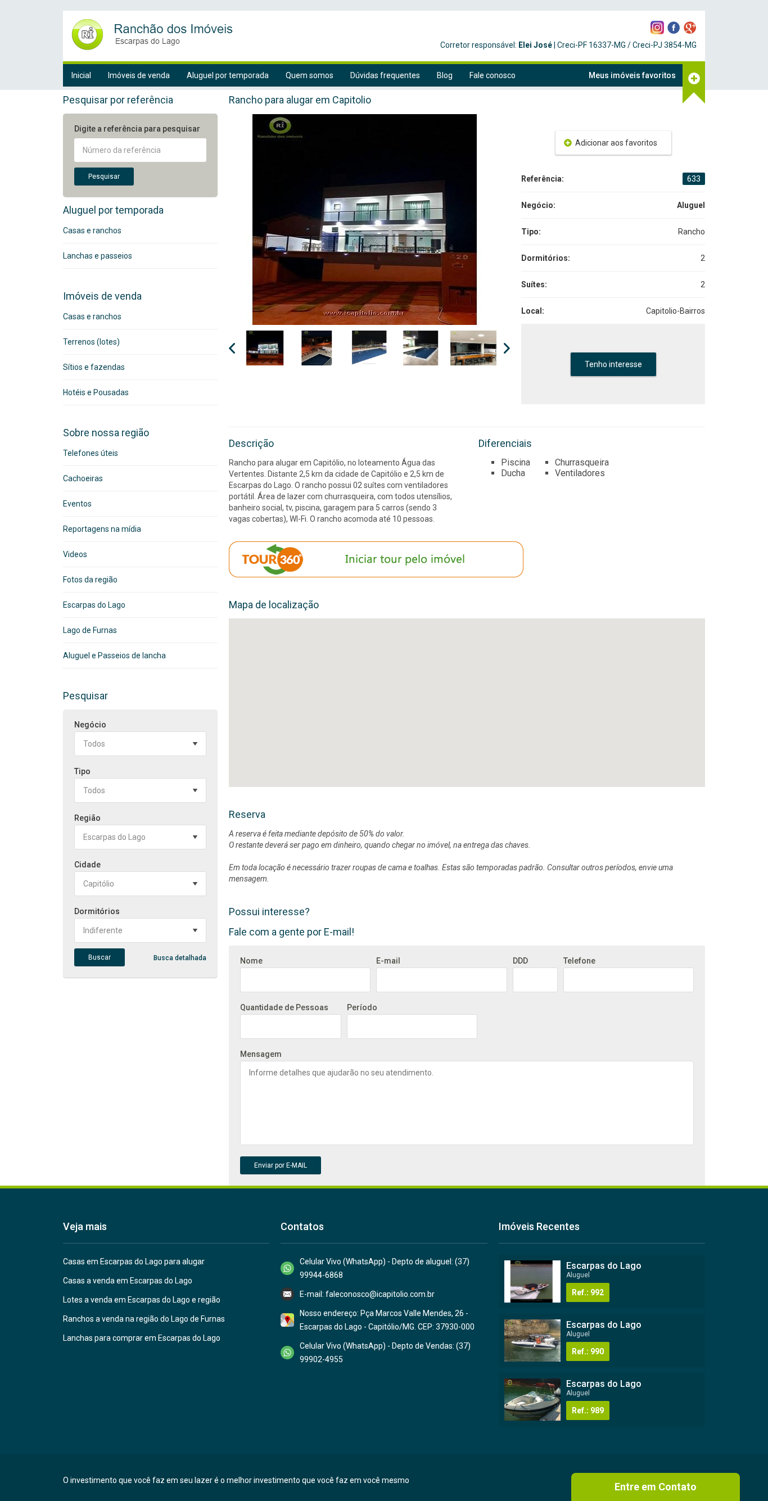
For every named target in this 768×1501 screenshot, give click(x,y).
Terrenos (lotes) (91, 342)
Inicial (81, 75)
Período (362, 1007)
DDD (520, 961)
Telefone (579, 961)
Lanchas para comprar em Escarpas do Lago (141, 1337)
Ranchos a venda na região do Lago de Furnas (144, 1318)
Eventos (77, 504)
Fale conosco (492, 75)
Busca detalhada (179, 958)
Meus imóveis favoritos (632, 75)
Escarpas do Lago (94, 605)
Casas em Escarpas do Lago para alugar (134, 1261)
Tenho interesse (613, 364)
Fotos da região (90, 580)
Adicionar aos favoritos (616, 142)
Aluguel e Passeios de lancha (114, 655)
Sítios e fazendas (94, 367)
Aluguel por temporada (228, 75)
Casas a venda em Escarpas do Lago (127, 1280)
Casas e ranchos (92, 230)
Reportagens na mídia (102, 529)
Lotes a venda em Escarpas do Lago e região (141, 1299)
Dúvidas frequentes (385, 75)
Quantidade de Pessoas (284, 1007)
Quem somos (309, 75)
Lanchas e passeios (97, 256)
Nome (251, 961)
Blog (445, 75)
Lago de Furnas (90, 630)
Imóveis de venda (139, 75)
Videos (75, 554)
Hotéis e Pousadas (96, 392)
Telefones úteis (90, 453)
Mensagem (261, 1054)
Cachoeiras (83, 478)
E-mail (388, 961)
